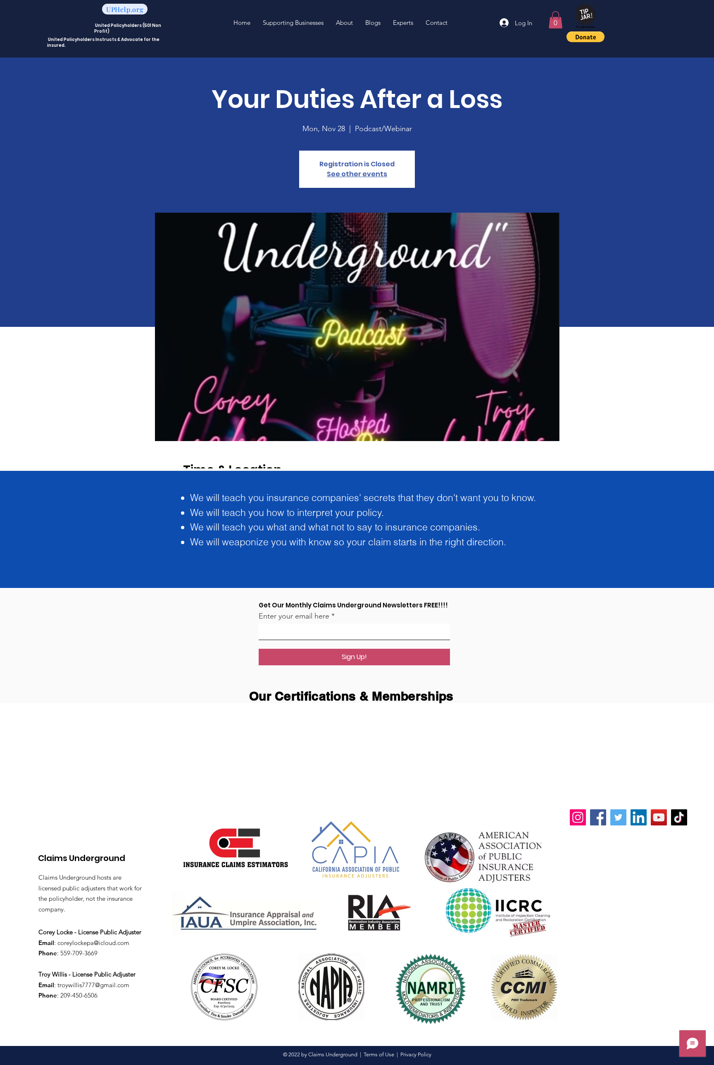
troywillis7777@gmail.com (93, 985)
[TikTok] (679, 817)
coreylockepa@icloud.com (93, 943)
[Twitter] (618, 817)
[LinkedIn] (639, 817)
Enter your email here (294, 616)
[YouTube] (659, 817)
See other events (357, 174)
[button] (555, 20)
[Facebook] (598, 817)
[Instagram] (578, 817)
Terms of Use (379, 1054)
